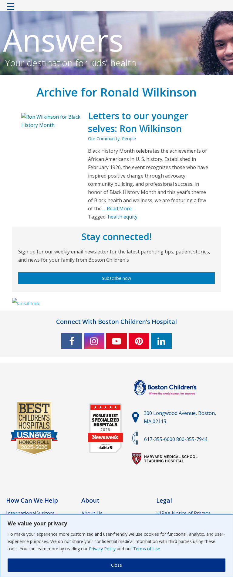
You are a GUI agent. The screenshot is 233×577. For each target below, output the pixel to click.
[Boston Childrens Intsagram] (94, 341)
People (129, 138)
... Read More (117, 208)
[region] (116, 545)
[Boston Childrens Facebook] (71, 341)
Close (116, 565)
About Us (92, 513)
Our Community (104, 138)
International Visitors (30, 513)
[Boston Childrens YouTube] (116, 341)
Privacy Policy (102, 549)
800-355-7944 (191, 439)
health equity (122, 216)
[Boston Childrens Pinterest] (139, 341)
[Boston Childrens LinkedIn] (161, 341)
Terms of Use (146, 549)
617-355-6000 (159, 439)
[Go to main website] (166, 398)
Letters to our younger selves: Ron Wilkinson (138, 122)
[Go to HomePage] (116, 7)
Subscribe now (116, 278)
